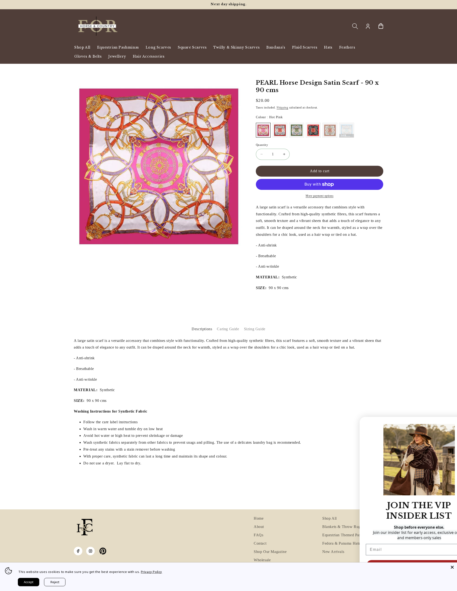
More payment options (319, 195)
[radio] (263, 130)
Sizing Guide (254, 329)
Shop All (329, 518)
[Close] (452, 567)
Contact (260, 543)
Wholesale (262, 560)
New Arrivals (333, 552)
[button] (355, 26)
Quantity (262, 145)
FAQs (258, 535)
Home (258, 518)
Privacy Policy (151, 572)
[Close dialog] (451, 422)
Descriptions (202, 329)
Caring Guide (228, 329)
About (259, 527)
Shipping (282, 107)
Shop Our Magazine (270, 552)
